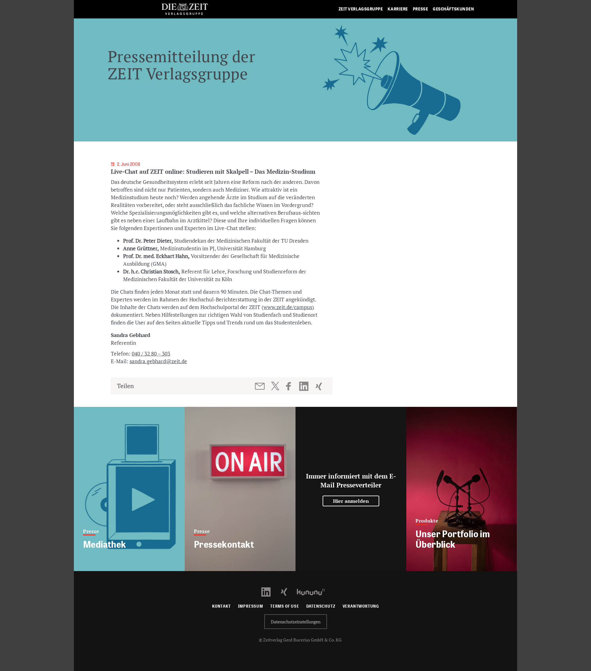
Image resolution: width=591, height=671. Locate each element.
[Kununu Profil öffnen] (314, 591)
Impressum (250, 606)
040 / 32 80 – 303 (151, 353)
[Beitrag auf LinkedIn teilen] (304, 386)
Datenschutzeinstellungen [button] (295, 622)
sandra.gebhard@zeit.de (158, 361)
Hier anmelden (351, 501)
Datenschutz (321, 606)
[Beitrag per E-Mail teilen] (260, 386)
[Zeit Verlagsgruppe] (185, 9)
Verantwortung (361, 606)
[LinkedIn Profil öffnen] (269, 591)
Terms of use (284, 606)
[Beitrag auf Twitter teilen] (275, 385)
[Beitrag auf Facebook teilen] (291, 386)
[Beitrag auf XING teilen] (319, 386)
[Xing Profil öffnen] (288, 591)
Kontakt (221, 606)
